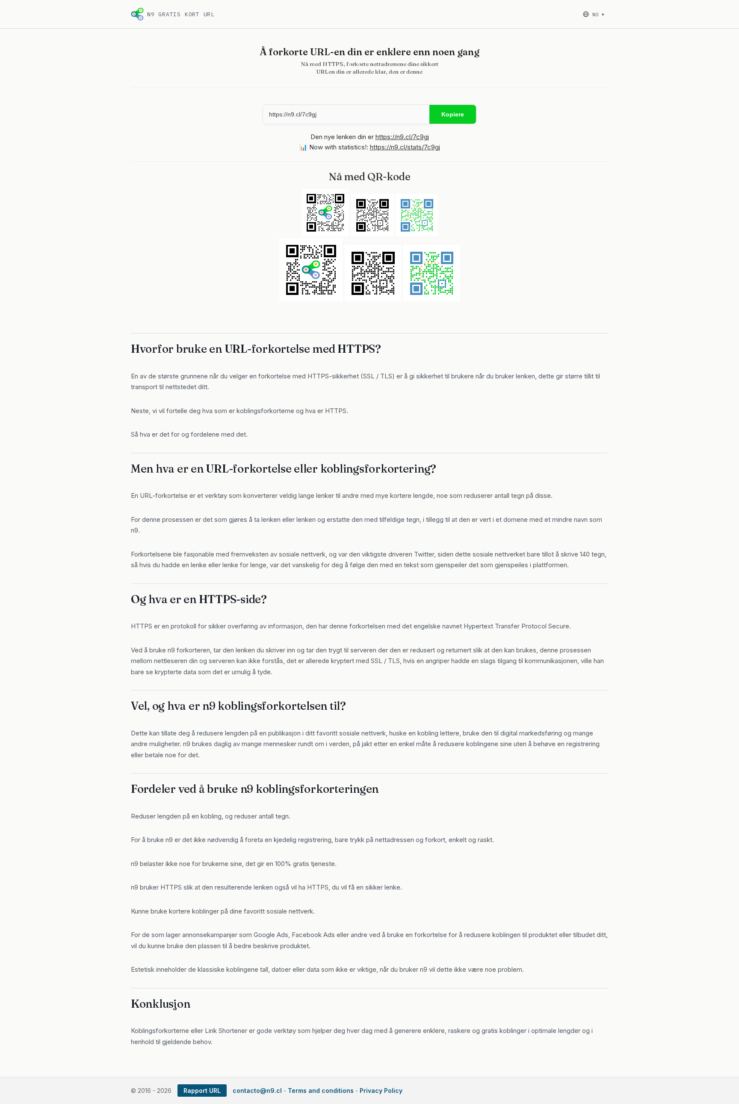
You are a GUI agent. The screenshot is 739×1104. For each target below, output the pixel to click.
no (598, 14)
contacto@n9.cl (257, 1090)
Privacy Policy (381, 1090)
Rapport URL (202, 1090)
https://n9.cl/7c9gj (402, 137)
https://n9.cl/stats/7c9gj (405, 147)
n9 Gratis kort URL (181, 14)
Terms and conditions (321, 1090)
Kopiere (452, 114)
